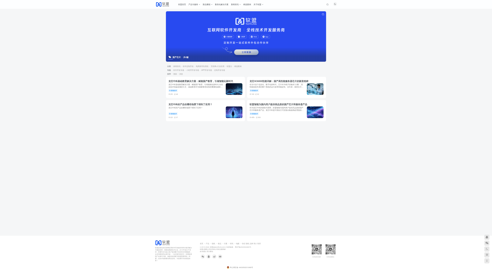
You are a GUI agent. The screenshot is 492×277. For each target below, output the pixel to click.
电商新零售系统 (202, 66)
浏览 (181, 74)
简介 (255, 243)
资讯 (231, 243)
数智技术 (174, 90)
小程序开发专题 (192, 70)
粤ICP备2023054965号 (243, 247)
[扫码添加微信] (486, 243)
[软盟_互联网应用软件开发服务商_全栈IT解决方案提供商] (162, 242)
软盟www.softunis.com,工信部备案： (222, 247)
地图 (237, 243)
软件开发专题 (178, 70)
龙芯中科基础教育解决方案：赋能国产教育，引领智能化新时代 (200, 81)
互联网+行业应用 (217, 66)
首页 (201, 243)
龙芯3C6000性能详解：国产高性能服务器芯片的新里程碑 (279, 81)
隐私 (213, 243)
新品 (219, 243)
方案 (225, 243)
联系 (259, 243)
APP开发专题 (206, 70)
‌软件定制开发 (188, 66)
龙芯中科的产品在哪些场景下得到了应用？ (190, 104)
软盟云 (229, 66)
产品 (207, 243)
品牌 (251, 243)
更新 (175, 74)
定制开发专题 (219, 70)
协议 (243, 243)
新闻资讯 (177, 66)
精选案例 (238, 66)
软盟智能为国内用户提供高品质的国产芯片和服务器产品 (278, 104)
